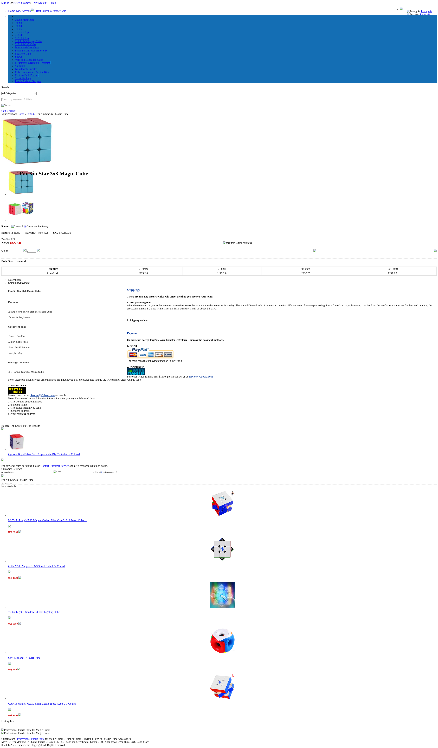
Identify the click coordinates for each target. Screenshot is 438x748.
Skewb (19, 56)
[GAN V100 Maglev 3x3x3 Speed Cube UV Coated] (222, 561)
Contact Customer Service (55, 465)
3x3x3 (18, 22)
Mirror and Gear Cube (27, 47)
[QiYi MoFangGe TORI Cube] (222, 652)
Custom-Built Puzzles (26, 75)
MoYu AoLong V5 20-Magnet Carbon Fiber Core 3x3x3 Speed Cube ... (47, 520)
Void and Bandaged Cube (29, 59)
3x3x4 (18, 25)
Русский (425, 14)
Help (53, 2)
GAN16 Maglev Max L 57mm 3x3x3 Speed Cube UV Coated (42, 703)
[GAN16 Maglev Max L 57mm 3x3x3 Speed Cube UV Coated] (222, 698)
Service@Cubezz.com (201, 376)
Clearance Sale (58, 10)
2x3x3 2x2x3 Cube (25, 44)
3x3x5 (18, 29)
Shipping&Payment (18, 282)
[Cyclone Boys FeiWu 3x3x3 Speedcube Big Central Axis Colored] (16, 449)
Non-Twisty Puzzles (26, 69)
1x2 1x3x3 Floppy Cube (28, 41)
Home (11, 10)
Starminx (20, 65)
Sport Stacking (23, 78)
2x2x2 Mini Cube (24, 19)
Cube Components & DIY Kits (32, 72)
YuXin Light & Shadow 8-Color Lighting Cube (34, 612)
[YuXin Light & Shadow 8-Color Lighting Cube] (222, 606)
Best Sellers (42, 10)
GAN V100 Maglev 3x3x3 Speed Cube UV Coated (36, 566)
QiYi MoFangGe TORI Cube (24, 657)
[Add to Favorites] (435, 251)
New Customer (21, 2)
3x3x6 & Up (22, 32)
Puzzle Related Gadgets (28, 81)
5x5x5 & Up (22, 38)
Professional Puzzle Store (30, 738)
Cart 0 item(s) (8, 110)
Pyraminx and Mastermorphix (31, 50)
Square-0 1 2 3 (23, 53)
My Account (40, 2)
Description (14, 279)
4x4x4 (18, 35)
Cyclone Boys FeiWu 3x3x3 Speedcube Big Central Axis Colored (44, 454)
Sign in (5, 2)
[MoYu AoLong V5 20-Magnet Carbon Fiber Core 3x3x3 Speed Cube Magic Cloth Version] (222, 515)
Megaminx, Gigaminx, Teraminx (32, 62)
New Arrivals (23, 10)
